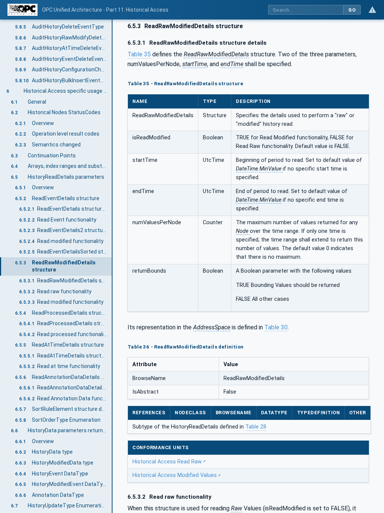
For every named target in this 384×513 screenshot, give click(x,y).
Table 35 (139, 54)
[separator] (112, 266)
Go (352, 10)
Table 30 (276, 327)
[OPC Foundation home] (23, 10)
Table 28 (255, 427)
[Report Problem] (372, 10)
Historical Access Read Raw (167, 462)
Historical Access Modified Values (174, 475)
